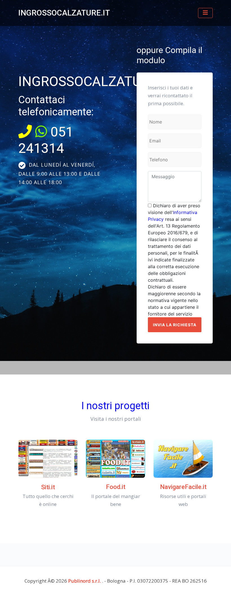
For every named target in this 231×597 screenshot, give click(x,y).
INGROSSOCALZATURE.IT (64, 12)
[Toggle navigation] (205, 13)
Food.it (115, 486)
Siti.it (48, 487)
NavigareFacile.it (183, 486)
